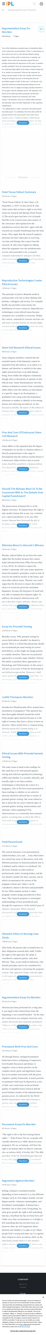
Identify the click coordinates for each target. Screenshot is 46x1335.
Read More (23, 261)
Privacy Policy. (24, 1327)
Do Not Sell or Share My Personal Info (23, 1331)
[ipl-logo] (10, 5)
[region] (23, 1314)
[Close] (43, 1297)
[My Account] (42, 4)
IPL (3, 10)
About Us (23, 1284)
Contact (23, 1287)
